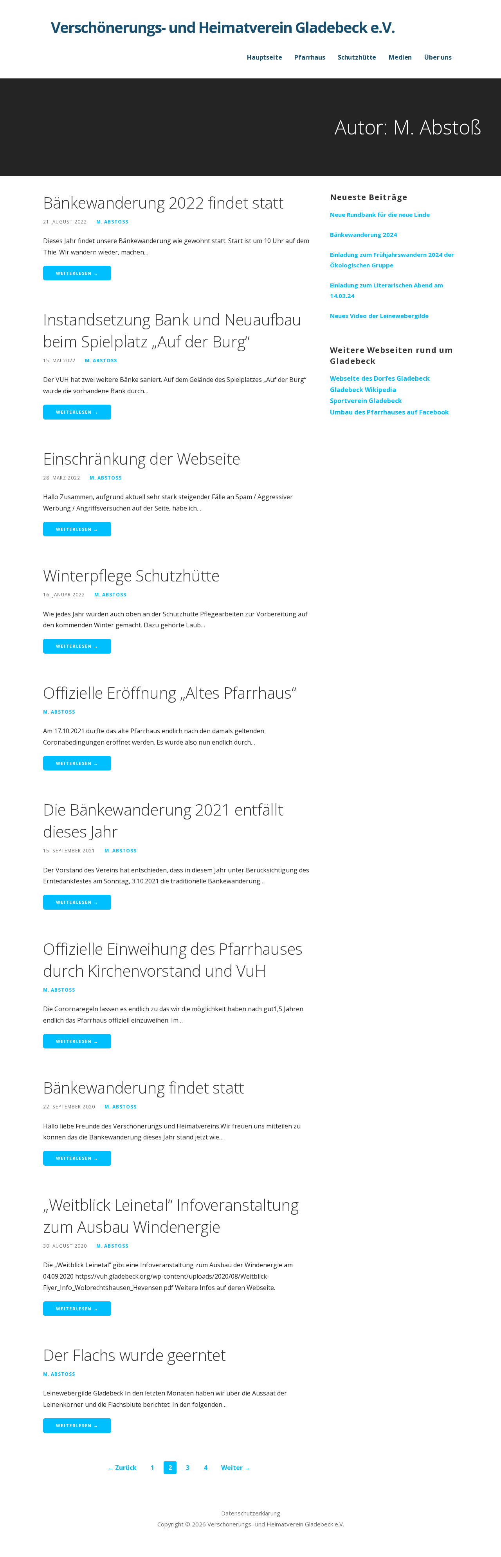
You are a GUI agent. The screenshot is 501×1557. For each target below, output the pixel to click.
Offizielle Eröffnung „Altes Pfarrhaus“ (169, 692)
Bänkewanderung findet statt (143, 1087)
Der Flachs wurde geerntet (134, 1355)
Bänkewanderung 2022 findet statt (163, 202)
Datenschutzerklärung (250, 1513)
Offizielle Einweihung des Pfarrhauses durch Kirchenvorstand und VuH (173, 959)
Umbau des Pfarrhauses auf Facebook (389, 412)
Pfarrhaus (309, 57)
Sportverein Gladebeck (366, 400)
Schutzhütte (357, 57)
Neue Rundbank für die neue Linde (380, 214)
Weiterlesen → (77, 273)
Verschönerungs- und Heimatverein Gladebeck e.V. (223, 27)
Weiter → (235, 1467)
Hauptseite (264, 57)
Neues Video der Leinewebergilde (379, 316)
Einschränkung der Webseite (141, 458)
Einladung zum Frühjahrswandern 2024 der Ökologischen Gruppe (392, 260)
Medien (400, 57)
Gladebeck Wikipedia (363, 389)
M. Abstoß (112, 221)
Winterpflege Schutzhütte (131, 575)
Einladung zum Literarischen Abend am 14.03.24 (386, 290)
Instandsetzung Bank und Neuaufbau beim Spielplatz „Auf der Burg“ (172, 330)
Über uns (438, 57)
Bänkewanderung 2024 (363, 234)
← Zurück (122, 1467)
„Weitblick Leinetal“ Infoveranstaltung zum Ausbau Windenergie (171, 1215)
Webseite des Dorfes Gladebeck (380, 378)
